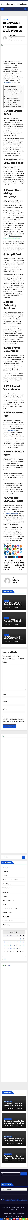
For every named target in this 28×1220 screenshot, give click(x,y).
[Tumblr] (5, 551)
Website (5, 709)
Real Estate (6, 916)
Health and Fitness (8, 900)
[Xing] (10, 549)
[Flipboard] (13, 549)
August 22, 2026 (9, 1108)
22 (20, 948)
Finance (5, 896)
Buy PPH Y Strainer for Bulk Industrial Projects (12, 605)
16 (23, 945)
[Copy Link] (15, 549)
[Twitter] (21, 551)
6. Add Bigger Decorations (12, 98)
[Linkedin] (13, 546)
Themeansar (14, 1209)
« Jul (4, 959)
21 (17, 948)
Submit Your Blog (18, 1216)
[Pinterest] (15, 546)
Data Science (6, 884)
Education (6, 892)
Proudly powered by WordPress (9, 1207)
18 (7, 948)
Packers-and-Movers (9, 912)
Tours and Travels (8, 920)
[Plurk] (10, 551)
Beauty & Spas (7, 867)
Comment (6, 662)
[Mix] (21, 546)
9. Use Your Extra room (11, 104)
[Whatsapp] (5, 549)
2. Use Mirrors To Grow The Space (14, 91)
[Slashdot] (10, 554)
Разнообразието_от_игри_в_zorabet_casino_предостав (14, 1105)
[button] (22, 9)
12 (11, 945)
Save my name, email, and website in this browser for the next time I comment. (14, 720)
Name (5, 694)
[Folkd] (21, 549)
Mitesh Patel (13, 35)
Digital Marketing (7, 888)
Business (5, 19)
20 (14, 948)
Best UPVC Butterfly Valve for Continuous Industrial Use (13, 622)
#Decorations (12, 40)
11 (7, 945)
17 (4, 948)
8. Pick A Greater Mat (11, 102)
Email (5, 701)
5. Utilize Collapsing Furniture (13, 96)
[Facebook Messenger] (7, 551)
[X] (7, 546)
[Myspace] (18, 549)
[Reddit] (10, 546)
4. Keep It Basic (9, 94)
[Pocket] (18, 551)
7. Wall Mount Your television (13, 100)
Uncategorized (7, 925)
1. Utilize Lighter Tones (11, 89)
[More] (15, 554)
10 (4, 945)
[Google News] (13, 554)
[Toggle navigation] (13, 9)
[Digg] (5, 554)
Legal (4, 904)
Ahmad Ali (19, 1108)
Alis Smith (16, 607)
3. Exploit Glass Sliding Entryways (14, 93)
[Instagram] (7, 549)
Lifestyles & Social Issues (10, 908)
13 (14, 945)
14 (17, 945)
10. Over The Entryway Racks (13, 106)
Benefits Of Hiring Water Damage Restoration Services (8, 565)
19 (11, 948)
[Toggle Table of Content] (21, 87)
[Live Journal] (7, 554)
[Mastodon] (18, 546)
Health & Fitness (9, 1216)
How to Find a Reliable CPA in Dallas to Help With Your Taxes (19, 565)
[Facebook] (5, 546)
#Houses (19, 40)
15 (20, 945)
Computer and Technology (10, 879)
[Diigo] (13, 551)
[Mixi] (15, 551)
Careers (5, 875)
